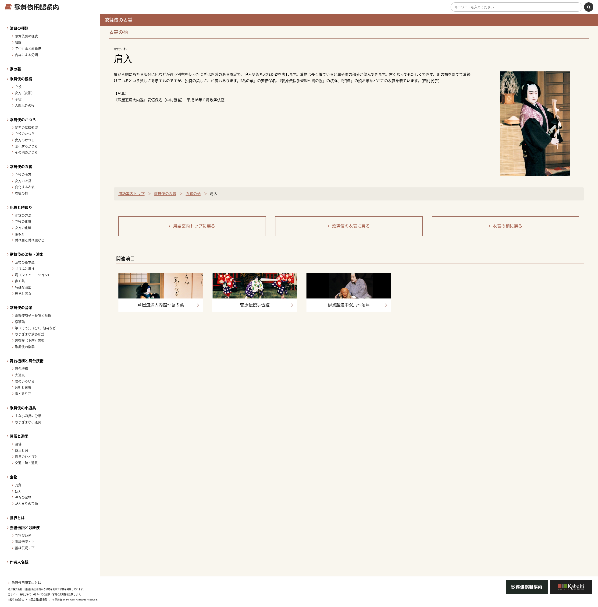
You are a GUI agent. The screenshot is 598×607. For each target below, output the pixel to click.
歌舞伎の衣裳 (21, 167)
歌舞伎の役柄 (21, 79)
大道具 (20, 375)
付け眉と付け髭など (29, 240)
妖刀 (18, 491)
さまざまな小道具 (28, 422)
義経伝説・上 (25, 542)
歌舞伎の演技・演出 (26, 254)
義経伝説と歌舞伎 (25, 528)
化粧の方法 (23, 215)
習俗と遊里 (19, 436)
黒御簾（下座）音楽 (29, 340)
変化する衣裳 (25, 187)
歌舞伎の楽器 (25, 347)
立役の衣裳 (23, 174)
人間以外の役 (25, 105)
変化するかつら (26, 146)
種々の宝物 (23, 497)
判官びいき (23, 535)
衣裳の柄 (21, 193)
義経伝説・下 (25, 548)
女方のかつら (25, 140)
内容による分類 (26, 55)
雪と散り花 (23, 394)
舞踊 (18, 42)
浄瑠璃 (20, 322)
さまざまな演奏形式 (29, 334)
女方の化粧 (23, 228)
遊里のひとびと (26, 457)
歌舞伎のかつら (23, 120)
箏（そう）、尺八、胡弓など (35, 328)
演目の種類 (19, 28)
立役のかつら (25, 134)
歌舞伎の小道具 (23, 408)
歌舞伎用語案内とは (26, 583)
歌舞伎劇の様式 (26, 36)
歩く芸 (20, 281)
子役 (18, 99)
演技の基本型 (25, 262)
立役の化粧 (23, 221)
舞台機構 (21, 369)
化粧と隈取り (21, 208)
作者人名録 (19, 562)
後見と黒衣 (23, 293)
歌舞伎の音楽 (21, 308)
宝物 (13, 477)
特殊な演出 (23, 287)
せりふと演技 (25, 268)
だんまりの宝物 (26, 503)
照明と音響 (23, 387)
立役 (18, 87)
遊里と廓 (21, 450)
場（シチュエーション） (33, 275)
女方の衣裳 (23, 181)
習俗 (18, 444)
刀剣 (18, 485)
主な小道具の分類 (28, 416)
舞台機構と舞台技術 (26, 361)
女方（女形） (25, 93)
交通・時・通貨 (26, 463)
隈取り (20, 234)
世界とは (17, 518)
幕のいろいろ (25, 381)
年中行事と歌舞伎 (28, 48)
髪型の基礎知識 (26, 128)
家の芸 (15, 69)
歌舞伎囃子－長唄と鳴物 (33, 315)
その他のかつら (26, 152)
